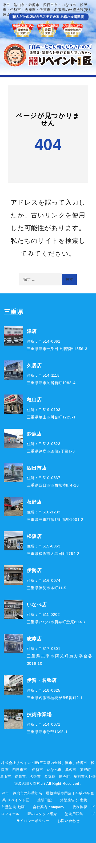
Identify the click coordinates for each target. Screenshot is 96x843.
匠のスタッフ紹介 (42, 814)
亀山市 (5, 777)
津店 (32, 331)
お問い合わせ (69, 821)
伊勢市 (37, 770)
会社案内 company (49, 807)
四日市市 (19, 770)
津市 (69, 763)
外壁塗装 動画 (13, 807)
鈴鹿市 (81, 763)
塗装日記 (44, 800)
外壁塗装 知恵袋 (73, 800)
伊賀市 (20, 777)
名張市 (35, 777)
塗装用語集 (74, 814)
